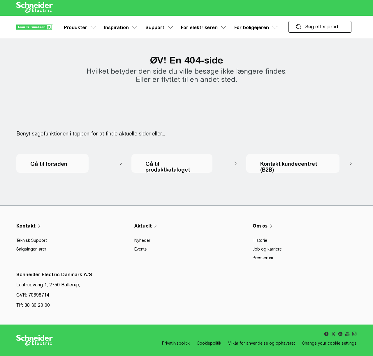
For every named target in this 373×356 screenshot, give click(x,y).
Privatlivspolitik (176, 343)
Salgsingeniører (31, 249)
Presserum (263, 257)
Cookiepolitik (209, 343)
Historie (260, 240)
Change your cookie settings (329, 343)
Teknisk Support (31, 240)
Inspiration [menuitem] (116, 27)
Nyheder (142, 240)
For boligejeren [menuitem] (251, 27)
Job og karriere (267, 249)
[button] (71, 163)
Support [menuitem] (154, 27)
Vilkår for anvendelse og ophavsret (261, 343)
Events (140, 249)
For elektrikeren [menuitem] (199, 27)
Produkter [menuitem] (75, 27)
